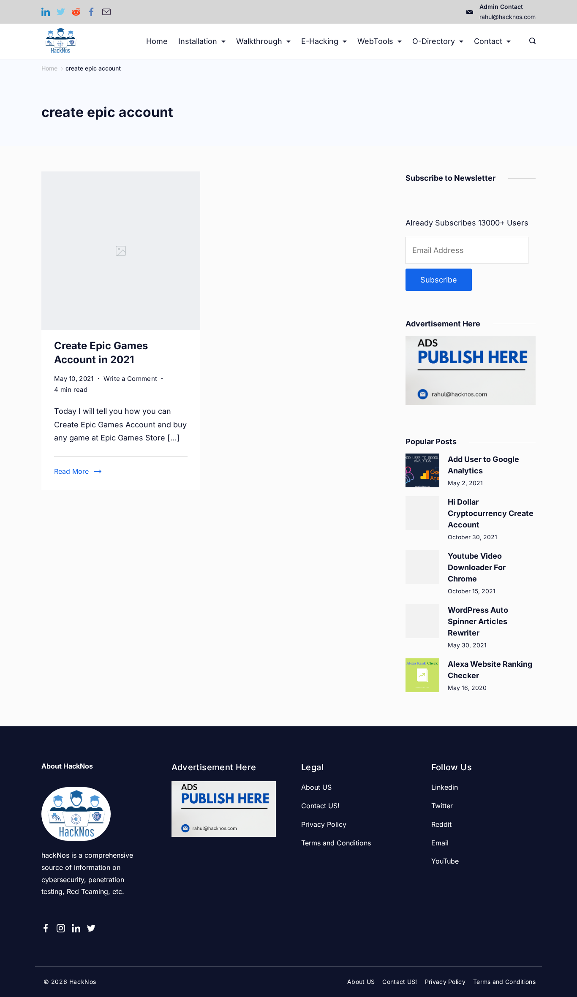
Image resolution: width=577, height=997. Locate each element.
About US (316, 787)
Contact (488, 41)
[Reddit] (76, 12)
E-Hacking (319, 41)
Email (440, 843)
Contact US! (320, 805)
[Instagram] (61, 928)
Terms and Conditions (336, 843)
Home (157, 41)
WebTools (375, 41)
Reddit (441, 824)
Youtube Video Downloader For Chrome (477, 567)
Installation (197, 41)
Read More (71, 471)
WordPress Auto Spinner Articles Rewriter (478, 621)
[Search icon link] (530, 41)
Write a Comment (130, 379)
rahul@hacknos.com (507, 16)
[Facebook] (91, 12)
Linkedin (444, 787)
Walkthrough (259, 41)
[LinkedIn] (45, 12)
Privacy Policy (323, 824)
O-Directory (433, 41)
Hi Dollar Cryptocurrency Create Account (490, 513)
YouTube (445, 861)
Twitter (442, 805)
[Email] (106, 12)
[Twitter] (61, 12)
